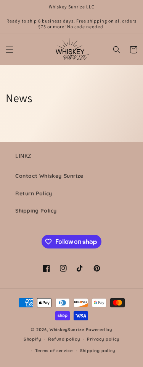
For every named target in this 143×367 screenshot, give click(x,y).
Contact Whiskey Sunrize (49, 175)
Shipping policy (98, 350)
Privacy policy (103, 339)
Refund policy (64, 339)
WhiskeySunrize (67, 329)
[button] (9, 49)
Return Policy (33, 193)
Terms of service (54, 350)
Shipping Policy (36, 210)
